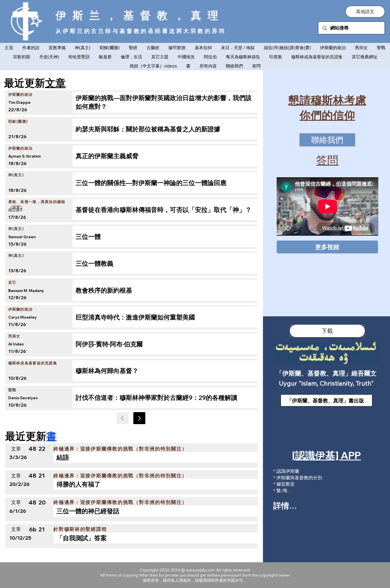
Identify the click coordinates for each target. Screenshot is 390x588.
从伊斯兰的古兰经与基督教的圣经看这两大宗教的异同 (141, 30)
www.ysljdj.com (200, 570)
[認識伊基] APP (326, 455)
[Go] (139, 418)
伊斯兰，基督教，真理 (140, 15)
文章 (55, 82)
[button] (365, 11)
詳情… (285, 505)
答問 (327, 160)
